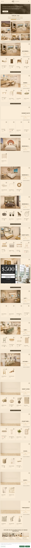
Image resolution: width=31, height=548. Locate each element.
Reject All (27, 546)
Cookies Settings (3, 546)
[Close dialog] (29, 265)
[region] (15, 545)
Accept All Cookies (22, 546)
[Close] (30, 544)
